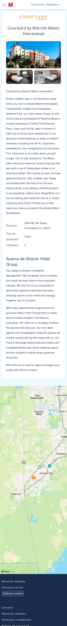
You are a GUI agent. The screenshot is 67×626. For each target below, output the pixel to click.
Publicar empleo (13, 593)
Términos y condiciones (16, 619)
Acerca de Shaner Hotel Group (28, 261)
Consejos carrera (12, 587)
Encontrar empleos (13, 581)
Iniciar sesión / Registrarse (44, 4)
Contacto (7, 607)
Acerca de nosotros (14, 613)
